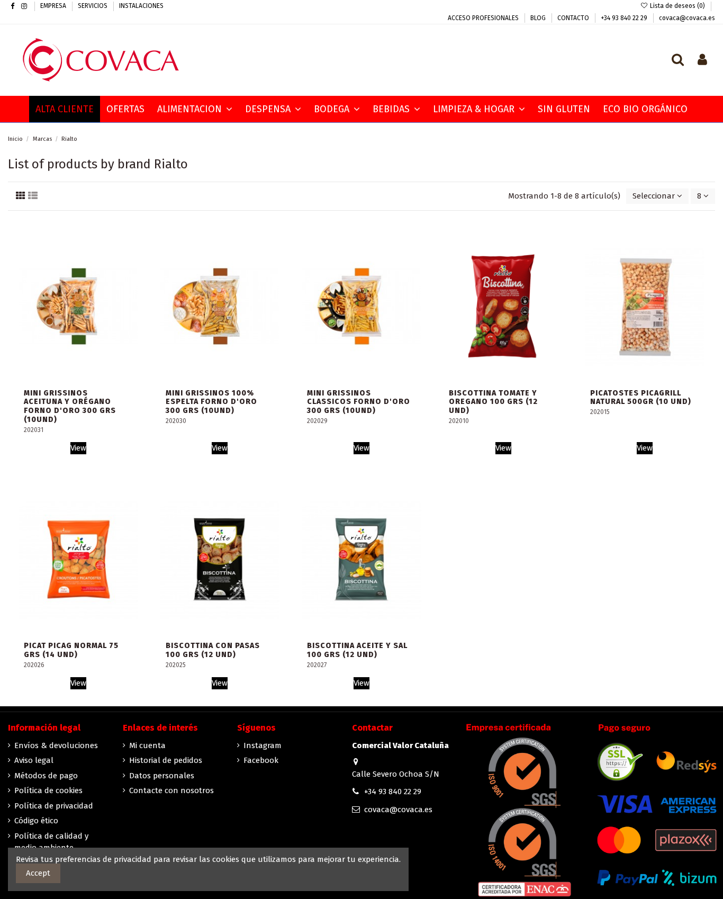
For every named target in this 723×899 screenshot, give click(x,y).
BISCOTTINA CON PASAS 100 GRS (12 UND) (213, 650)
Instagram (262, 745)
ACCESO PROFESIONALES (484, 18)
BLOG (538, 18)
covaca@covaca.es (687, 18)
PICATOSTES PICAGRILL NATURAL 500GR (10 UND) (640, 398)
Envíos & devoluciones (56, 745)
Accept (38, 873)
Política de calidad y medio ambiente (51, 842)
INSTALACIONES (141, 6)
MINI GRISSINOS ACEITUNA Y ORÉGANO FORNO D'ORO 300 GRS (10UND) (70, 406)
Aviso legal (33, 760)
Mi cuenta (147, 745)
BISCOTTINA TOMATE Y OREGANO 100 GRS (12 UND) (493, 402)
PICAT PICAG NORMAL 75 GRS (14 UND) (71, 650)
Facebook (260, 760)
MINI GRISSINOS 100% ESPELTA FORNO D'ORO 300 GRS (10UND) (211, 402)
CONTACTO (574, 18)
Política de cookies (48, 790)
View (78, 448)
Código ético (36, 820)
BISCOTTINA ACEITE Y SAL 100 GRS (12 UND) (357, 650)
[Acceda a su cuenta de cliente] (702, 60)
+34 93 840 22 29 (625, 18)
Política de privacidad (53, 806)
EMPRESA (54, 6)
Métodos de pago (46, 775)
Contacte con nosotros (171, 790)
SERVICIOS (93, 6)
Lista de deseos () (677, 6)
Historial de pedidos (165, 760)
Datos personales (161, 775)
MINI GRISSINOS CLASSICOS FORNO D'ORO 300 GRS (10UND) (358, 402)
